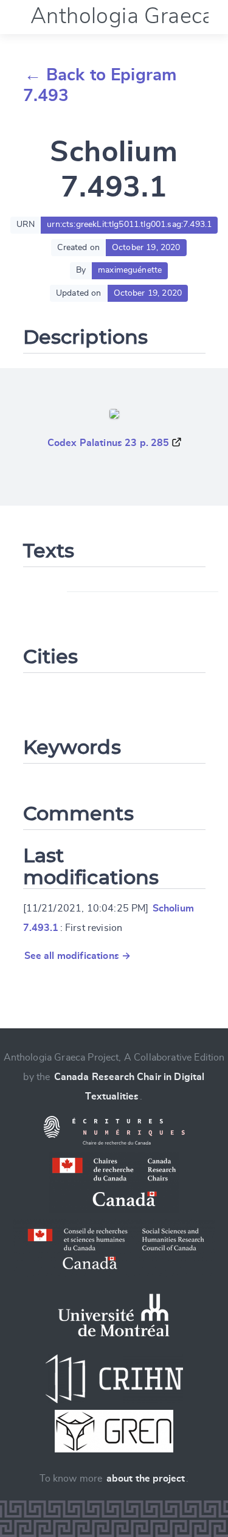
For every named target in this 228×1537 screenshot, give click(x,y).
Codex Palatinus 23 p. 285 (108, 443)
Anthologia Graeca (122, 16)
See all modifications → (77, 956)
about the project (145, 1478)
